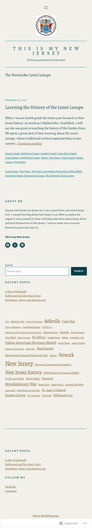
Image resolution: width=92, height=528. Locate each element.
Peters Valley (33, 378)
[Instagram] (15, 245)
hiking (65, 337)
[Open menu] (46, 7)
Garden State (53, 337)
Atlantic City (18, 321)
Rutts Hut (43, 384)
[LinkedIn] (22, 245)
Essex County (78, 332)
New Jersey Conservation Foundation (53, 364)
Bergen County (12, 153)
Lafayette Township (14, 348)
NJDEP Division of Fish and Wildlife (61, 372)
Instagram (11, 491)
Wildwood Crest (63, 395)
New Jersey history (14, 175)
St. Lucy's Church (54, 390)
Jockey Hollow (78, 343)
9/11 (7, 321)
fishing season (23, 337)
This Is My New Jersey (47, 50)
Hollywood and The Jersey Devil (23, 295)
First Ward (10, 337)
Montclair (30, 348)
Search (9, 265)
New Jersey (54, 157)
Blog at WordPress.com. (46, 515)
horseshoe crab (77, 337)
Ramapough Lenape (34, 175)
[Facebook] (7, 245)
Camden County (48, 153)
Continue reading (30, 143)
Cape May (68, 321)
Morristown (45, 348)
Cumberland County (29, 157)
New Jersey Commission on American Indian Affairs (56, 171)
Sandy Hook (57, 384)
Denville (64, 332)
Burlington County (30, 153)
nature (53, 355)
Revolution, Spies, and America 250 (25, 300)
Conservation (11, 157)
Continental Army (31, 327)
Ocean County (68, 157)
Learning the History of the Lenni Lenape (44, 107)
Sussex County (15, 395)
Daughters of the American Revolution (23, 332)
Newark (66, 354)
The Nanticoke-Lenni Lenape (60, 175)
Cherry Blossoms (13, 327)
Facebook (10, 486)
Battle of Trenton (34, 321)
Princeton (47, 378)
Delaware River (50, 332)
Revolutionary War (21, 384)
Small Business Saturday (28, 390)
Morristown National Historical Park (26, 355)
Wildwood (47, 395)
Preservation (19, 162)
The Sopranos (33, 395)
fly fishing (39, 337)
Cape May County (67, 153)
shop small (10, 390)
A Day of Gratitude (16, 291)
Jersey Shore (64, 343)
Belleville (52, 321)
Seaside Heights (74, 384)
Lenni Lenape (11, 171)
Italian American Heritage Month (30, 342)
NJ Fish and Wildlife (14, 378)
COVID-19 (47, 327)
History (44, 157)
